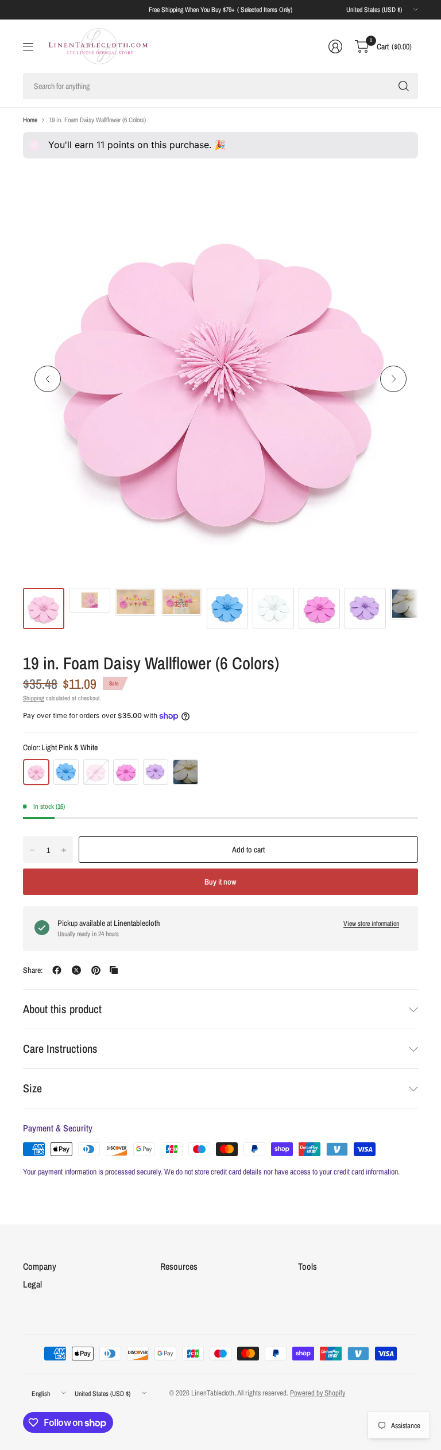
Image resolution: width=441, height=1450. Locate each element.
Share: (32, 970)
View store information (371, 923)
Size (32, 1088)
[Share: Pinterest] (95, 970)
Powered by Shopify (317, 1393)
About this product (62, 1009)
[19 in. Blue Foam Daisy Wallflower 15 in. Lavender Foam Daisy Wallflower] (220, 378)
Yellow (185, 772)
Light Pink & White (36, 772)
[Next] (393, 379)
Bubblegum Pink (126, 772)
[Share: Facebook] (56, 970)
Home (30, 120)
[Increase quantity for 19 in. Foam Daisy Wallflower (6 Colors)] (63, 850)
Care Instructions (60, 1048)
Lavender (156, 772)
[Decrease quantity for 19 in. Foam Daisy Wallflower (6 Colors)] (32, 850)
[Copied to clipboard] (113, 970)
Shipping (33, 698)
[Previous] (47, 379)
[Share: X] (76, 970)
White (96, 772)
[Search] (403, 86)
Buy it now (220, 882)
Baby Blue (66, 772)
